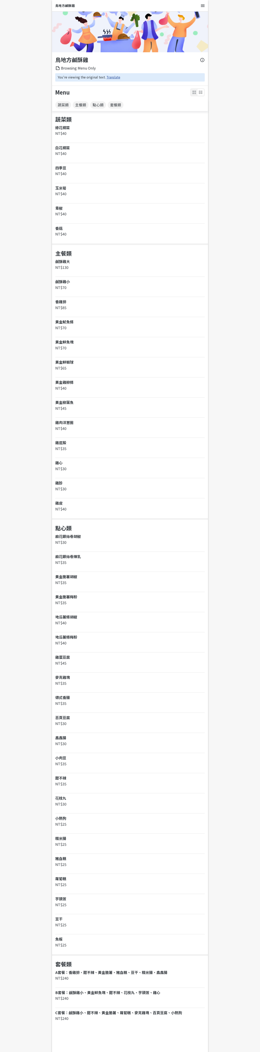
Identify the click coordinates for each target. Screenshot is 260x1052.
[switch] (200, 92)
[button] (200, 92)
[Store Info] (202, 60)
